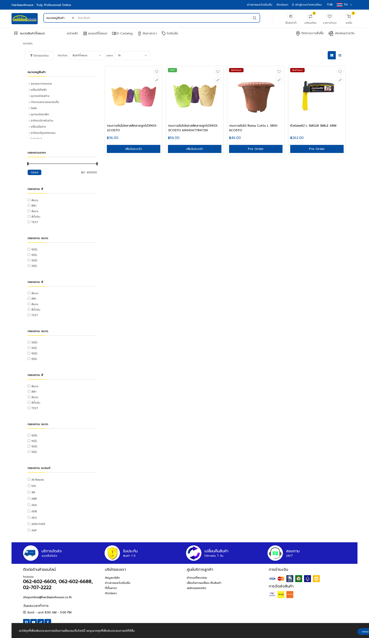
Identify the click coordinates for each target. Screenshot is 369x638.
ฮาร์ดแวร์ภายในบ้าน (42, 121)
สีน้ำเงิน (35, 217)
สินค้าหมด (236, 70)
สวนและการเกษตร (41, 84)
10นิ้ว (34, 250)
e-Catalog (122, 33)
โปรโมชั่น (169, 33)
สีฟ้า (33, 206)
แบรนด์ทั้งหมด (95, 33)
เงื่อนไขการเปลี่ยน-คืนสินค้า (204, 583)
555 (33, 486)
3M (33, 492)
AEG (34, 518)
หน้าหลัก (72, 33)
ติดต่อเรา (282, 4)
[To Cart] (156, 79)
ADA (34, 505)
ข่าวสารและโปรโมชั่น (259, 4)
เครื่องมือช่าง (38, 127)
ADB (34, 511)
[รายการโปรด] (156, 71)
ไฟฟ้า (34, 108)
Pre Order (256, 149)
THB (330, 4)
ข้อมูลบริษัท (112, 578)
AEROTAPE (38, 524)
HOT (172, 70)
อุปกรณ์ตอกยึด (40, 114)
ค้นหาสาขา (147, 33)
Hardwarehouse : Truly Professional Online (41, 5)
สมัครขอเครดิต (196, 588)
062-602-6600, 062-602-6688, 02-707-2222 (58, 584)
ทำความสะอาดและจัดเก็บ (45, 102)
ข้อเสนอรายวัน (344, 33)
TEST (34, 222)
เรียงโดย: (63, 55)
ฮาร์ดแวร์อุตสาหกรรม (43, 133)
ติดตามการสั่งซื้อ (312, 33)
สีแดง (34, 200)
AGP (34, 530)
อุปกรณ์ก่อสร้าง (40, 96)
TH (345, 4)
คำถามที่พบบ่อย (197, 578)
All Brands (37, 480)
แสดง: (109, 55)
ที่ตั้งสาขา (111, 588)
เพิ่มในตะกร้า (133, 149)
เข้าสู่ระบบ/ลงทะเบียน (308, 4)
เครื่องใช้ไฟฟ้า (39, 90)
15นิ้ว (34, 255)
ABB (34, 499)
